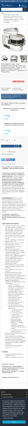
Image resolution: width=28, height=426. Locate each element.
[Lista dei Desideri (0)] (17, 1)
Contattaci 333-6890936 (8, 1)
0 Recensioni (12, 152)
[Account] (25, 1)
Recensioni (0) (11, 164)
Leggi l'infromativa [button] (8, 418)
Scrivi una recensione (7, 154)
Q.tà (2, 139)
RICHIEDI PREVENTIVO (8, 146)
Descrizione (4, 164)
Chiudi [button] (14, 422)
